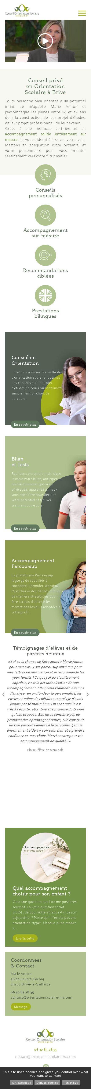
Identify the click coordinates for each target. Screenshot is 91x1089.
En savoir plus (25, 424)
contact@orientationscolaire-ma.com (41, 997)
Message (21, 1007)
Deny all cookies (47, 1082)
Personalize (71, 1082)
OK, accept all (21, 1082)
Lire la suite (25, 938)
